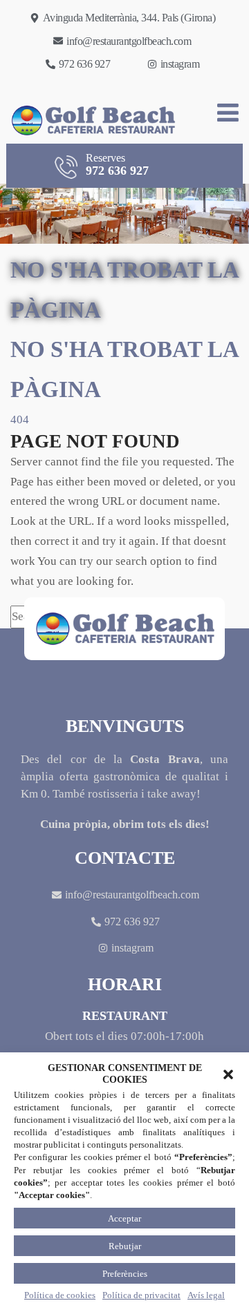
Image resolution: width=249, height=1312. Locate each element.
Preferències (124, 1273)
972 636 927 (117, 164)
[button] (228, 1074)
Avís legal (206, 1295)
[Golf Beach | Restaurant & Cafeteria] (88, 120)
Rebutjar (125, 1246)
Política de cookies (59, 1295)
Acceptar (124, 1218)
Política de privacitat (141, 1295)
